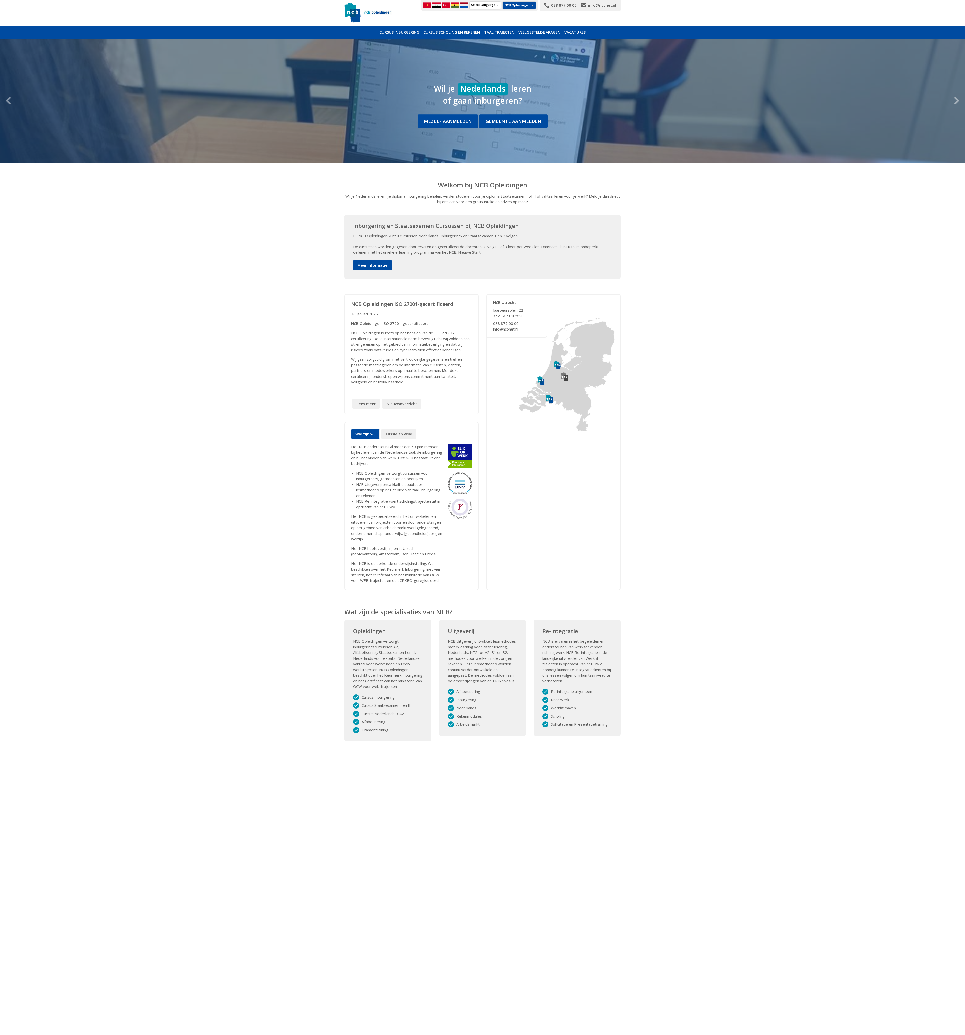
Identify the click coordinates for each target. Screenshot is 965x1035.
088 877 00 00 (506, 323)
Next (956, 100)
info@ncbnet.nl (505, 329)
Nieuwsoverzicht (402, 403)
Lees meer (366, 403)
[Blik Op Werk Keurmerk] (460, 456)
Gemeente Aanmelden (513, 121)
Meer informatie (372, 265)
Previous (8, 100)
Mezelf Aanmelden (448, 121)
